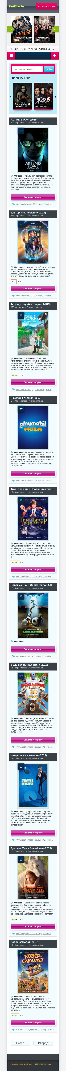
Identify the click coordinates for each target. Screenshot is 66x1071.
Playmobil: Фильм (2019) (26, 398)
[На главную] (18, 6)
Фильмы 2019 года (33, 204)
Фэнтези (50, 389)
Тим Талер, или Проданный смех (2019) (33, 489)
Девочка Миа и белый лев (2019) (31, 848)
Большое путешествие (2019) (29, 664)
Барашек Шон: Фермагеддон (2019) (33, 585)
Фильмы (20, 204)
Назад (20, 1043)
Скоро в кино (48, 1030)
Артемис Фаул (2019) (24, 119)
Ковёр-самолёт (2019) (24, 942)
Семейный (48, 204)
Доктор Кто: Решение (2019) (28, 212)
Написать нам (43, 1064)
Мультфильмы (34, 1030)
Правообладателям (21, 1064)
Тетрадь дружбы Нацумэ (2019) (30, 304)
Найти (49, 69)
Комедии (47, 296)
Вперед (43, 1043)
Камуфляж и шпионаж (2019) (29, 755)
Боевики (48, 840)
